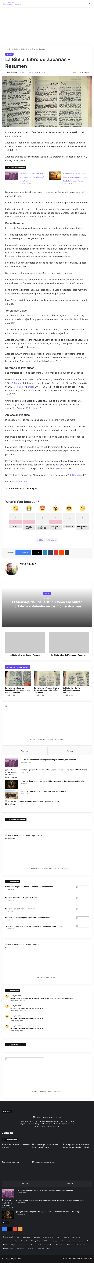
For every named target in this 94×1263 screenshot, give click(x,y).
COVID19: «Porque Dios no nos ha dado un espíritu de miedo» (29, 887)
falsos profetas (36, 1241)
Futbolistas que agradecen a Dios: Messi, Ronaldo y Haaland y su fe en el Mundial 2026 (53, 770)
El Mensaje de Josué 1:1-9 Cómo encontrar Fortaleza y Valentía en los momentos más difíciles (47, 606)
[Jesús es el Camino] (13, 3)
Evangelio (24, 1241)
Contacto (8, 1132)
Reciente (24, 751)
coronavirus (76, 1237)
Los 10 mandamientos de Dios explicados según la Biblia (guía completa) (32, 177)
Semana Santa (8, 1249)
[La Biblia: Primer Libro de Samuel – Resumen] (82, 901)
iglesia (55, 1241)
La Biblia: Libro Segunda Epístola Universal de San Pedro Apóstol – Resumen (17, 690)
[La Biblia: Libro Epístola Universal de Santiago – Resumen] (76, 678)
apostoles (36, 1237)
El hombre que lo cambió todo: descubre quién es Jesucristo (43, 791)
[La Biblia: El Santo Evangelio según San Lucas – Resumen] (82, 920)
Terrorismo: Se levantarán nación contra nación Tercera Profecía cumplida (34, 926)
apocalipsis (26, 1237)
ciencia (66, 1237)
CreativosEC (88, 1258)
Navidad (30, 1245)
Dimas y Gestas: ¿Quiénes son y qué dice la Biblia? (39, 801)
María (5, 1245)
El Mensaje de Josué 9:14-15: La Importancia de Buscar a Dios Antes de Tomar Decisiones (42, 998)
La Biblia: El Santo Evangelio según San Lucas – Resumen (27, 918)
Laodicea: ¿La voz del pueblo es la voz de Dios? (27, 1008)
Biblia (41, 540)
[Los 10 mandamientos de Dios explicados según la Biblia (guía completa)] (11, 176)
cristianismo (7, 1241)
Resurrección (81, 1245)
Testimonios (20, 1249)
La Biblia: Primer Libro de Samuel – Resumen (22, 898)
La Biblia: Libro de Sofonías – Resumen (20, 909)
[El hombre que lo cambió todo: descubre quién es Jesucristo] (11, 794)
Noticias (39, 1245)
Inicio (8, 49)
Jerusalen (72, 1241)
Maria (88, 1241)
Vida (48, 1249)
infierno (63, 1241)
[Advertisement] (47, 26)
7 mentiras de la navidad (11, 1237)
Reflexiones (69, 1245)
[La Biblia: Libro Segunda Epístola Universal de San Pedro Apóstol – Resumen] (18, 678)
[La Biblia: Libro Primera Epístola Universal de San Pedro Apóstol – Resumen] (47, 678)
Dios (16, 1241)
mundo (22, 1245)
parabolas (49, 1245)
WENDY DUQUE (12, 72)
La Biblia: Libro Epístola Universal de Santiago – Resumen (72, 690)
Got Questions (20, 481)
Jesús (81, 1241)
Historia (52, 540)
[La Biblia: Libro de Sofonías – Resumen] (82, 911)
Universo (30, 1249)
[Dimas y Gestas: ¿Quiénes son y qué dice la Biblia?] (11, 804)
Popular (70, 751)
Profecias (59, 1245)
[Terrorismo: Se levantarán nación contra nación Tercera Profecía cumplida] (82, 930)
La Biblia (15, 49)
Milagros (13, 1245)
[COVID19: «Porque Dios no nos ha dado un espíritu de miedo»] (82, 890)
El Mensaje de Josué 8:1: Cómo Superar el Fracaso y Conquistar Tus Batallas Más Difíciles (75, 177)
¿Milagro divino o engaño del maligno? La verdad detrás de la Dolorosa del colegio (52, 781)
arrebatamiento (48, 1237)
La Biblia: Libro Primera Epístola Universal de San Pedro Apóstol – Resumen (46, 690)
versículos (40, 1249)
